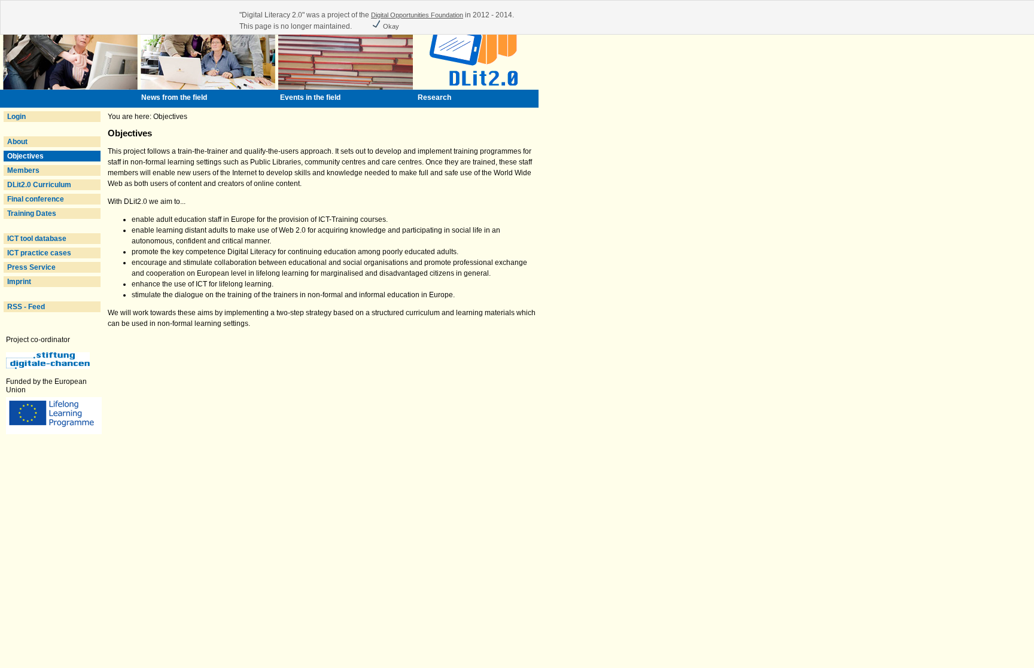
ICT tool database (36, 238)
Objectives (25, 156)
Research (434, 97)
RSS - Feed (26, 307)
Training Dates (31, 213)
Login (16, 116)
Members (23, 170)
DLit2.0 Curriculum (39, 185)
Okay (390, 26)
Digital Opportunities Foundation (417, 15)
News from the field (174, 97)
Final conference (35, 199)
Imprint (19, 281)
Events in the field (310, 97)
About (17, 142)
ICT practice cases (39, 253)
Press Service (31, 267)
